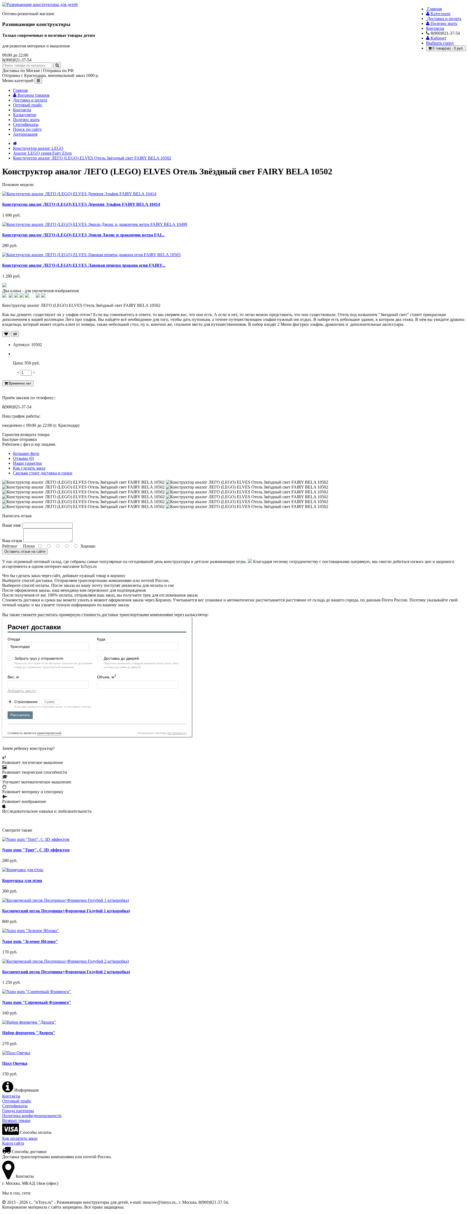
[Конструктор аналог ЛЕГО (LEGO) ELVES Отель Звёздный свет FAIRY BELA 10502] (4, 286)
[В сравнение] (15, 334)
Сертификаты (25, 124)
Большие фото (26, 453)
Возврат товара (16, 1120)
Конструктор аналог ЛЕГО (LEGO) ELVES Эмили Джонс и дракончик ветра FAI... (83, 235)
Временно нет (19, 383)
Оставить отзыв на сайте (25, 551)
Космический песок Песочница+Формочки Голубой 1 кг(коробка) (66, 911)
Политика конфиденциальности (31, 1115)
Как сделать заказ (29, 468)
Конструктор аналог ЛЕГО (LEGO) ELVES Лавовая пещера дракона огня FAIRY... (83, 265)
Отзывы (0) (23, 458)
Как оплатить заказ (19, 1138)
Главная (20, 90)
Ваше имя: (11, 525)
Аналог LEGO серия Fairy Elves (42, 153)
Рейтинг (10, 546)
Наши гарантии (27, 463)
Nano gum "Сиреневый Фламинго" (36, 1002)
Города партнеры (18, 1110)
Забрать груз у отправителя (38, 658)
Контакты (22, 110)
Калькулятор (24, 114)
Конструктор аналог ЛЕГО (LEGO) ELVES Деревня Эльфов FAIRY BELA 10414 (81, 204)
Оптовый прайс (27, 105)
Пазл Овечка (14, 1063)
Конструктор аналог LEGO (38, 148)
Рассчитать (20, 715)
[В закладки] (6, 334)
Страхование (26, 701)
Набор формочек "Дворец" (28, 1032)
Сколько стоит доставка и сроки (42, 473)
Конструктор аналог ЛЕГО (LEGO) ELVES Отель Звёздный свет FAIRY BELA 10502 (92, 158)
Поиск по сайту (27, 129)
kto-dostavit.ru (176, 733)
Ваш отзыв (12, 540)
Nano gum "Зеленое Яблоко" (30, 941)
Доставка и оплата (30, 100)
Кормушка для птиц (22, 880)
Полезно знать (26, 119)
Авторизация (25, 134)
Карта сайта (13, 1143)
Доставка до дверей (121, 658)
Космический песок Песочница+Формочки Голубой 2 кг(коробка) (66, 971)
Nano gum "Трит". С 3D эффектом (36, 850)
